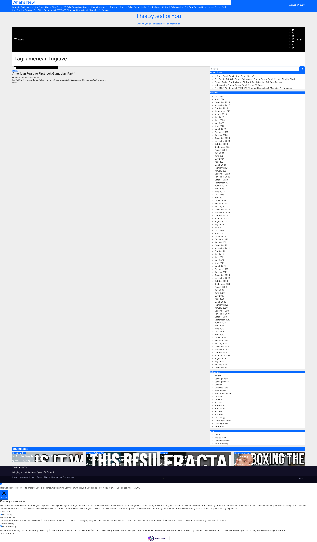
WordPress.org (221, 443)
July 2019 (219, 325)
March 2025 (220, 129)
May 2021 (219, 260)
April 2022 (220, 233)
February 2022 (221, 239)
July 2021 (219, 254)
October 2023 (221, 179)
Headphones (220, 390)
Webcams (219, 426)
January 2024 (221, 171)
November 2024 (222, 141)
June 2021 (219, 257)
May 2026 (219, 96)
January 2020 (221, 308)
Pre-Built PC (220, 405)
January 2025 (221, 135)
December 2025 (222, 102)
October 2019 (221, 316)
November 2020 (222, 278)
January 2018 (221, 364)
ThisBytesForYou (158, 15)
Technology (220, 417)
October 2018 (221, 352)
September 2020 (222, 284)
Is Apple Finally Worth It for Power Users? (234, 76)
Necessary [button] (5, 511)
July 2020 (219, 290)
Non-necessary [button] (7, 523)
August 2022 (221, 221)
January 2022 (221, 242)
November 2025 (222, 105)
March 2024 (220, 165)
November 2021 (222, 248)
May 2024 (219, 159)
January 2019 (221, 343)
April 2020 (220, 299)
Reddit (21, 39)
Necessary (7, 514)
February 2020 (221, 305)
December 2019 (222, 311)
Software (219, 414)
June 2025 (220, 120)
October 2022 (221, 215)
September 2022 (222, 218)
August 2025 (221, 114)
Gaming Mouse (222, 381)
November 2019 (222, 314)
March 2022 (220, 236)
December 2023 (222, 174)
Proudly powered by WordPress (27, 477)
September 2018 (222, 355)
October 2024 (221, 144)
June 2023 (220, 191)
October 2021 (221, 251)
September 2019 (222, 319)
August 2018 (220, 358)
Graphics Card (221, 387)
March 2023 (220, 200)
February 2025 (221, 132)
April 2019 (219, 334)
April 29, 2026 (96, 464)
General (15, 70)
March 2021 (220, 266)
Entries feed (220, 437)
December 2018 (222, 346)
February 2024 (221, 168)
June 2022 (220, 227)
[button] (297, 39)
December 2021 (222, 245)
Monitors (219, 399)
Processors (220, 408)
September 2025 (222, 111)
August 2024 (221, 150)
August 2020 (221, 287)
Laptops (218, 396)
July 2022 (219, 224)
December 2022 (222, 209)
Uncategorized (221, 423)
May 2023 (219, 194)
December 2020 (222, 275)
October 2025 (221, 108)
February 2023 (221, 203)
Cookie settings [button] (124, 488)
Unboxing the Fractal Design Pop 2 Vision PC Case (239, 85)
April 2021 (219, 263)
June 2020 (220, 293)
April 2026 (220, 99)
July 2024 (219, 153)
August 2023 (221, 185)
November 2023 (222, 176)
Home (300, 478)
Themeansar (68, 477)
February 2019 (221, 340)
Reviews (218, 411)
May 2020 (219, 296)
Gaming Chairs (221, 378)
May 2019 (219, 331)
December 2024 (222, 138)
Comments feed (222, 440)
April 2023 (220, 197)
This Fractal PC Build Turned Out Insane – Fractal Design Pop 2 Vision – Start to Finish (255, 79)
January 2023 (221, 206)
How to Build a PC (223, 393)
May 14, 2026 (21, 460)
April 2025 (220, 126)
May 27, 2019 (19, 77)
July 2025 (219, 117)
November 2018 (222, 349)
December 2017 (222, 367)
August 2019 (220, 322)
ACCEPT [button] (138, 488)
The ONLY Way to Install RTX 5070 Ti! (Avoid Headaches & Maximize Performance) (253, 88)
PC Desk (219, 402)
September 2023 (222, 182)
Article (218, 375)
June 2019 (219, 328)
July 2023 (219, 188)
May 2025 (219, 123)
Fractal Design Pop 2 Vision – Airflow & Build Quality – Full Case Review (248, 82)
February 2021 (221, 269)
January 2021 (221, 272)
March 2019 (220, 337)
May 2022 (219, 230)
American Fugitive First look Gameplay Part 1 (43, 73)
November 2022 (222, 212)
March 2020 (220, 302)
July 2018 (219, 361)
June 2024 (220, 156)
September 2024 (222, 147)
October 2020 (221, 281)
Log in (217, 434)
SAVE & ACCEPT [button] (7, 533)
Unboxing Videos (223, 420)
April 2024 (220, 162)
